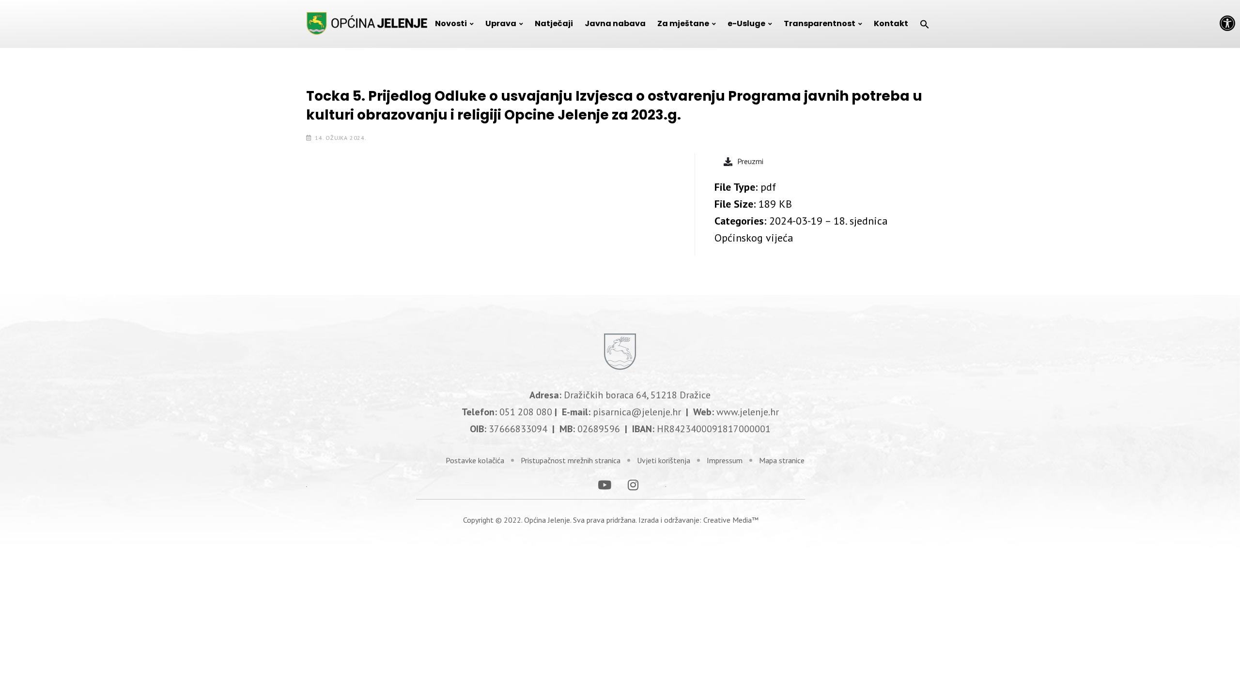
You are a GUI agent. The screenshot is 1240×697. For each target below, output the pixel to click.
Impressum (725, 460)
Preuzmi (750, 161)
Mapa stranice (782, 460)
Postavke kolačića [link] (475, 460)
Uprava (500, 23)
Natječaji (554, 23)
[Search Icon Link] (924, 23)
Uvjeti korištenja (663, 460)
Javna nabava (615, 23)
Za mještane (683, 23)
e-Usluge (746, 23)
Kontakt (891, 23)
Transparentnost (819, 23)
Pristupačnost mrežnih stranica (570, 460)
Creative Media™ (731, 520)
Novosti (451, 23)
